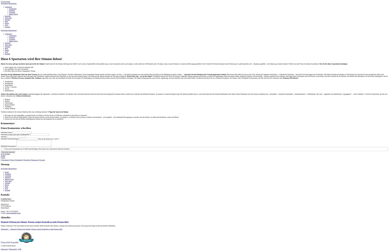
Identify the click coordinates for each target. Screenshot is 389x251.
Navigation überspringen (9, 3)
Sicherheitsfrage (10, 139)
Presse (7, 23)
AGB (19, 249)
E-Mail (3, 156)
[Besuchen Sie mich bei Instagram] (34, 160)
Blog (6, 21)
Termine (7, 20)
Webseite (4, 137)
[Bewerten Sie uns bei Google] (41, 160)
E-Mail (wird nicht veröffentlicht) (15, 134)
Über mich (8, 18)
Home (7, 172)
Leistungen (8, 7)
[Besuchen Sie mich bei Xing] (11, 160)
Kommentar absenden (8, 152)
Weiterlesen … (31, 229)
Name (6, 132)
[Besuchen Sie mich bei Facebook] (5, 160)
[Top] (3, 158)
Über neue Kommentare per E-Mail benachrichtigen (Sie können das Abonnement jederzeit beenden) (37, 149)
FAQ (6, 25)
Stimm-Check (13, 14)
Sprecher (8, 16)
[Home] (5, 2)
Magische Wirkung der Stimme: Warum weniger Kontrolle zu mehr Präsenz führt (35, 222)
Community (13, 9)
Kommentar (8, 146)
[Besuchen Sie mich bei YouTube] (26, 160)
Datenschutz (13, 249)
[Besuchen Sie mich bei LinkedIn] (18, 160)
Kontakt (7, 27)
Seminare (12, 10)
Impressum (4, 249)
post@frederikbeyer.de (13, 213)
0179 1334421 (5, 154)
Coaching (12, 12)
